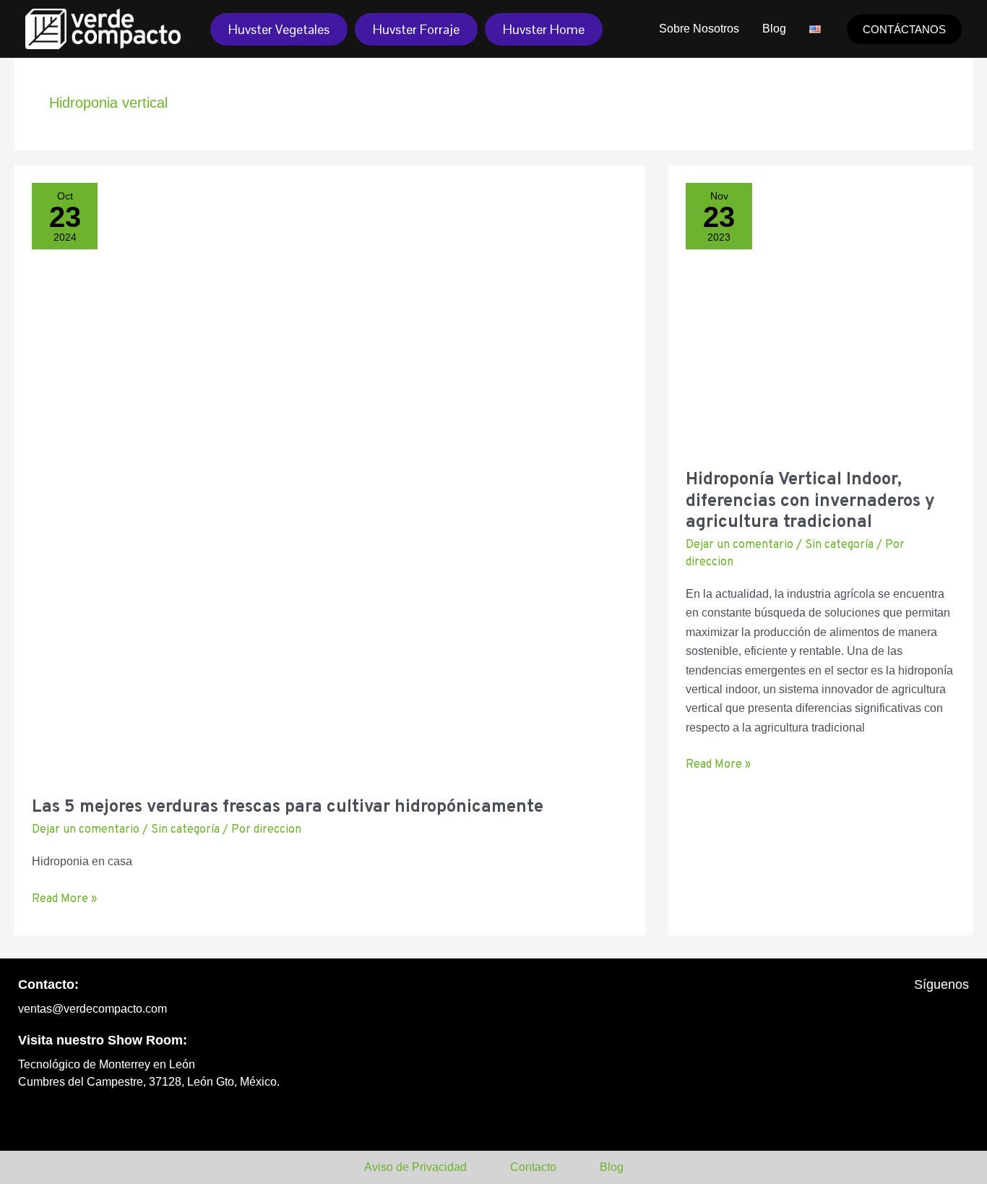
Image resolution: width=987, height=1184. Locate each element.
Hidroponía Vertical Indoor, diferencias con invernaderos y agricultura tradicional (810, 501)
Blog (774, 28)
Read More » (64, 898)
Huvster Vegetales (278, 29)
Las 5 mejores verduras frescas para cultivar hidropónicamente (287, 807)
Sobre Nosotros (699, 28)
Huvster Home (544, 29)
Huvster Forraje (416, 29)
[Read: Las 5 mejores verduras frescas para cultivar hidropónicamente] (330, 480)
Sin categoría (185, 830)
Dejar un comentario (85, 830)
